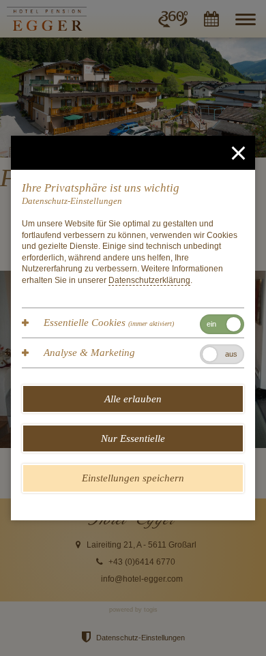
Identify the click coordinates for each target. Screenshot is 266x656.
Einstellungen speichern (133, 478)
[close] (238, 153)
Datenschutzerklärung (149, 280)
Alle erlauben (133, 398)
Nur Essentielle (133, 438)
